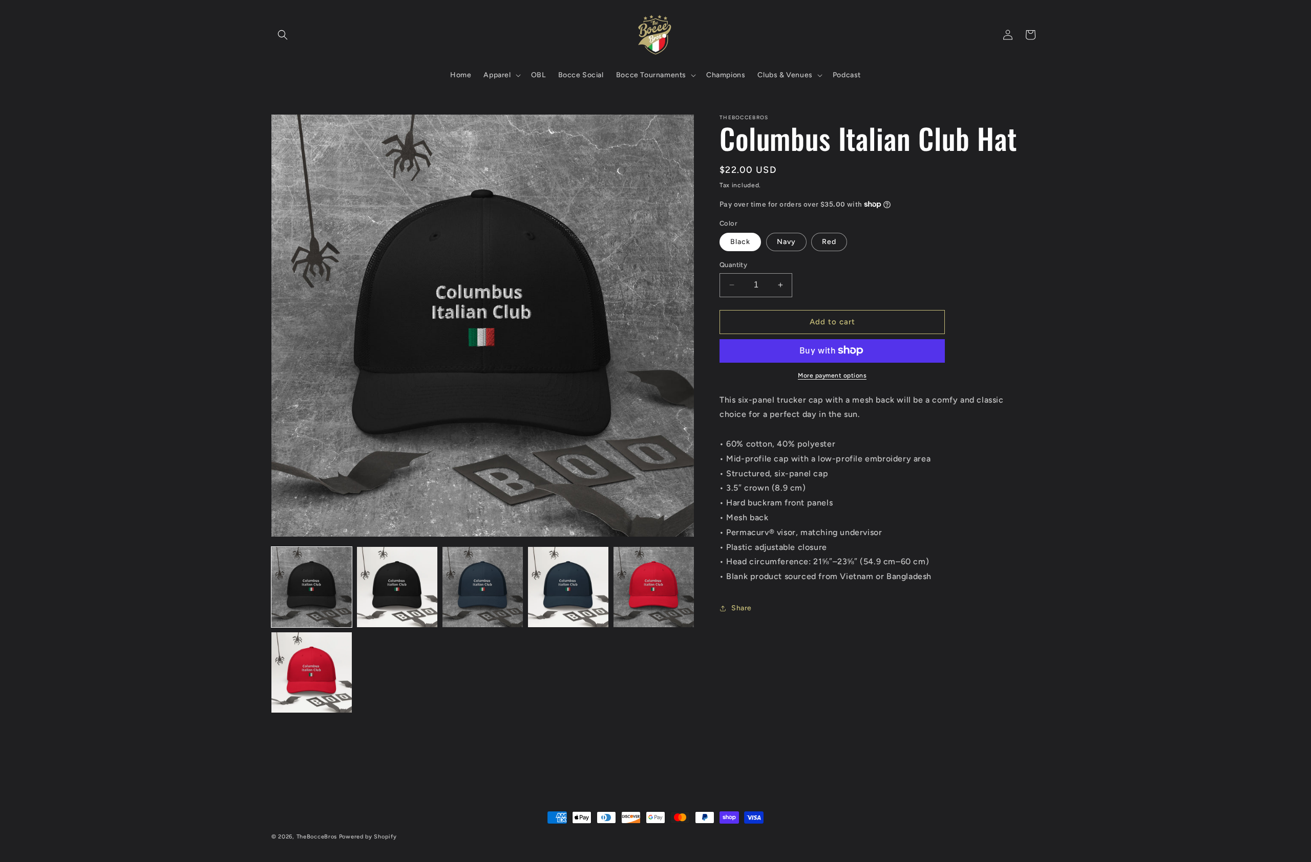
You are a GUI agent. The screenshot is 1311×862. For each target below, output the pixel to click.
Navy (786, 241)
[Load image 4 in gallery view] (568, 587)
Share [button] (741, 608)
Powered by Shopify (368, 836)
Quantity (733, 265)
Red (829, 241)
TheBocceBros (317, 836)
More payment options (832, 375)
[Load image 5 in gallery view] (654, 587)
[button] (282, 35)
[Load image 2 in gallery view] (397, 587)
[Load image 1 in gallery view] (311, 587)
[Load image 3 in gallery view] (482, 587)
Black (740, 241)
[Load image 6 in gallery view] (311, 672)
